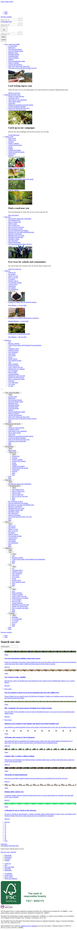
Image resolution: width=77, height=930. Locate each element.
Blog (6, 13)
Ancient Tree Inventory (15, 64)
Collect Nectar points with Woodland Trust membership (24, 345)
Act (9, 347)
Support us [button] (8, 340)
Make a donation (13, 364)
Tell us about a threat (14, 101)
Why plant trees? (13, 240)
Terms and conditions (11, 878)
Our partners (12, 287)
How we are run (13, 277)
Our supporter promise (15, 282)
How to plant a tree (14, 225)
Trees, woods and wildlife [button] (12, 44)
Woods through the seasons (16, 152)
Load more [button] (4, 844)
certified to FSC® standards (28, 926)
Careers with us (12, 284)
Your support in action (14, 360)
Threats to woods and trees (16, 96)
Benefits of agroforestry (15, 234)
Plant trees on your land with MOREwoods (21, 232)
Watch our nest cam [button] (14, 93)
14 (5, 829)
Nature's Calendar (13, 63)
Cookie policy (9, 875)
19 (5, 837)
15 (5, 830)
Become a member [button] (6, 17)
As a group (11, 384)
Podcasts (10, 155)
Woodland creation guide (15, 237)
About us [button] (7, 271)
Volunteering (12, 286)
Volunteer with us (13, 350)
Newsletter (8, 868)
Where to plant (12, 224)
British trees (11, 47)
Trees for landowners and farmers (18, 230)
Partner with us (12, 359)
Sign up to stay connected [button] (8, 852)
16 (5, 832)
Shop (6, 12)
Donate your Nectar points (16, 377)
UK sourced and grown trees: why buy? (20, 244)
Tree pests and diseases (15, 49)
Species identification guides (16, 61)
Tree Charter (12, 355)
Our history (11, 279)
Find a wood (12, 138)
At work (10, 386)
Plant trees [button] (8, 217)
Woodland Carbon (13, 239)
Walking (10, 148)
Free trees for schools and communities (19, 218)
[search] (20, 19)
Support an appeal (13, 365)
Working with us (13, 281)
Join (9, 342)
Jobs (6, 865)
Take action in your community (17, 100)
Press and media (9, 867)
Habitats (10, 59)
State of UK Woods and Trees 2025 (18, 66)
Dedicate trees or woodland (16, 369)
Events (10, 147)
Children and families (14, 150)
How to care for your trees (16, 227)
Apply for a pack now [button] (14, 269)
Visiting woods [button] (9, 136)
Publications (8, 870)
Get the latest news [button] (13, 135)
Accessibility (8, 873)
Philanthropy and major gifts (16, 376)
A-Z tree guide (12, 46)
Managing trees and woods (16, 235)
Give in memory (13, 370)
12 (5, 825)
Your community (13, 352)
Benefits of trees (13, 53)
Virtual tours (12, 153)
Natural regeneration (14, 242)
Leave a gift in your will (15, 367)
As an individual (13, 382)
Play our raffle (12, 372)
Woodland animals (13, 54)
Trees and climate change (15, 51)
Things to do (12, 140)
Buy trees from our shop (15, 229)
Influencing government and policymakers (20, 105)
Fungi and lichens (13, 58)
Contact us (8, 863)
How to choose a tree (14, 222)
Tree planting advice (14, 220)
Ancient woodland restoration (17, 106)
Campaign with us (13, 98)
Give (9, 362)
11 (5, 824)
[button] (12, 393)
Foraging (11, 142)
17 (5, 834)
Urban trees (11, 103)
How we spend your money (16, 379)
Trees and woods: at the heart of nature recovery (22, 68)
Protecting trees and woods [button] (12, 95)
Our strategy (12, 274)
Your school (11, 354)
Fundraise (11, 381)
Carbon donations (13, 374)
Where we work (13, 276)
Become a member (13, 343)
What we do (11, 272)
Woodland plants (13, 56)
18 (5, 835)
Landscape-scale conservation (17, 110)
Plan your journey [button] (13, 215)
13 (5, 827)
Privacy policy (9, 877)
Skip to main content (7, 1)
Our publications (13, 289)
